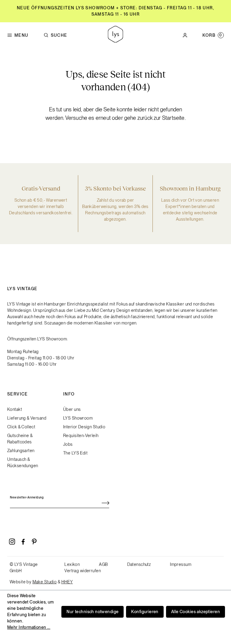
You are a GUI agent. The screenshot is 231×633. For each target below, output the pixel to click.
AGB (103, 564)
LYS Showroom (78, 418)
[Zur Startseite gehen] (115, 35)
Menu (21, 35)
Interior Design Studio (84, 426)
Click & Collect (21, 426)
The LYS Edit (75, 453)
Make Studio (44, 581)
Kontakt (14, 409)
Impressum (180, 564)
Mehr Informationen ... (28, 627)
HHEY (67, 581)
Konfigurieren (144, 611)
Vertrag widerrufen (82, 570)
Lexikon (72, 564)
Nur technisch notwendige (92, 611)
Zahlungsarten (20, 450)
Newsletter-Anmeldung (27, 497)
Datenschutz (139, 564)
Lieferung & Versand (26, 418)
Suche (59, 35)
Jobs (68, 444)
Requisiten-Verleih (81, 435)
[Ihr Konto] (185, 35)
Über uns (72, 409)
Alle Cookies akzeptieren (195, 611)
